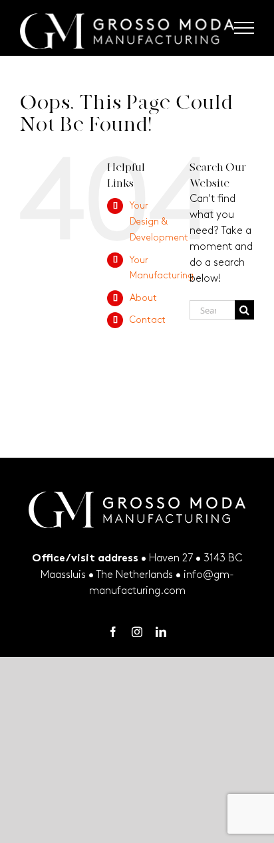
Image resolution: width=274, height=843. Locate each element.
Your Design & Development (159, 221)
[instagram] (137, 631)
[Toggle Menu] (244, 28)
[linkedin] (161, 631)
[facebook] (113, 631)
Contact (148, 320)
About (143, 298)
